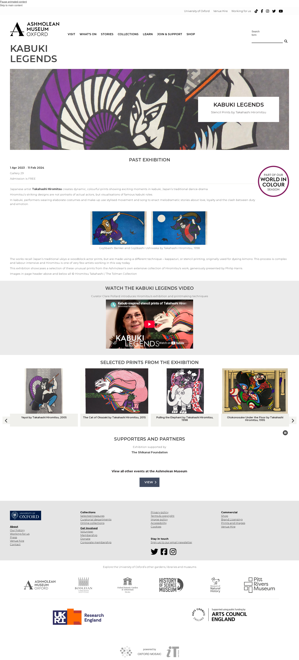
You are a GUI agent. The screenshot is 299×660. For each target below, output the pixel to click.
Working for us (19, 533)
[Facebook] (165, 553)
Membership (88, 535)
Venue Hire (228, 526)
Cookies (156, 526)
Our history (17, 530)
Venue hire (17, 540)
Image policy (159, 519)
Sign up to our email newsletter (171, 542)
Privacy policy (159, 512)
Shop (224, 515)
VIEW (149, 482)
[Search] (286, 40)
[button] (293, 420)
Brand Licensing (232, 519)
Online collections (92, 523)
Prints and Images (233, 523)
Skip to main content (11, 5)
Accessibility (158, 523)
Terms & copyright (162, 515)
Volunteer (86, 531)
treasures (98, 515)
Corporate (87, 542)
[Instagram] (174, 553)
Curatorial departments (95, 519)
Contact (15, 544)
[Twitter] (155, 553)
